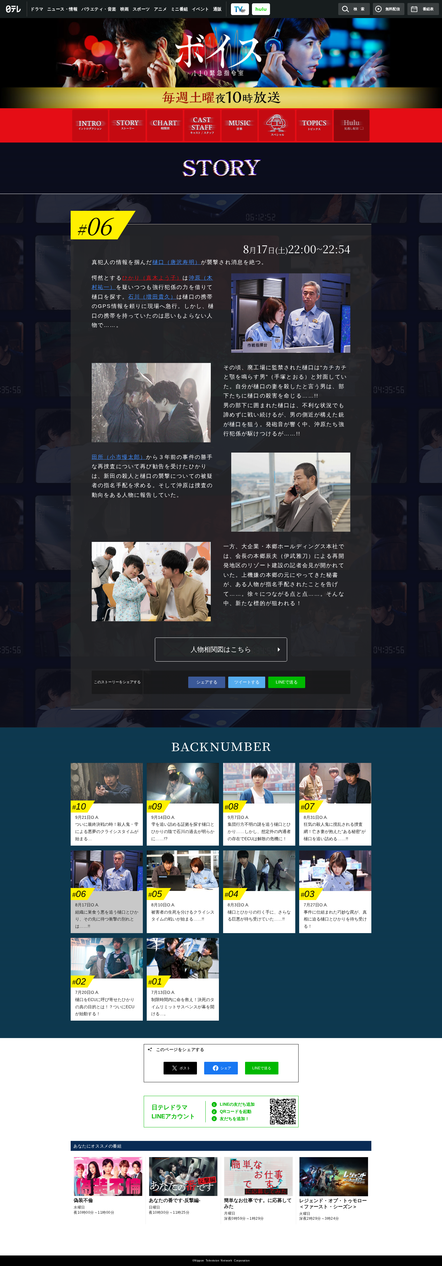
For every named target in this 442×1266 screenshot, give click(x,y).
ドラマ (37, 9)
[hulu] (261, 9)
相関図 (165, 125)
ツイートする (246, 682)
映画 (124, 9)
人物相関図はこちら (221, 649)
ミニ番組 (179, 9)
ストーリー (127, 125)
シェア (225, 1068)
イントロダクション (90, 125)
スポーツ (141, 9)
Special (277, 125)
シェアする (206, 682)
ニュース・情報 (62, 9)
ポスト (185, 1068)
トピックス (314, 125)
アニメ (160, 9)
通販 (217, 9)
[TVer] (240, 9)
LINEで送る (287, 682)
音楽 (239, 125)
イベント (200, 9)
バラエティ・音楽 (98, 9)
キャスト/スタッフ (202, 125)
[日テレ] (13, 9)
